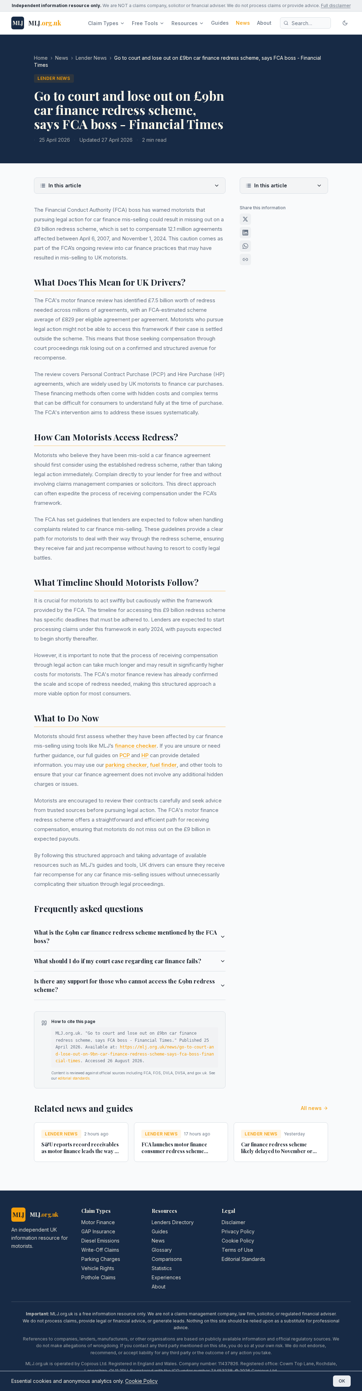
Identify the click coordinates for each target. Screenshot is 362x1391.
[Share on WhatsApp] (245, 246)
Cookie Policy (238, 1241)
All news (311, 1108)
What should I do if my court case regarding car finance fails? (117, 961)
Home (41, 58)
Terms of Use (237, 1250)
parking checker (126, 764)
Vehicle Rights (97, 1268)
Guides (220, 23)
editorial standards (73, 1078)
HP (144, 755)
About (264, 23)
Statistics (162, 1268)
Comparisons (167, 1259)
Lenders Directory (173, 1222)
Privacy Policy (238, 1231)
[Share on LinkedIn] (245, 232)
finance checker (136, 745)
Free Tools (145, 23)
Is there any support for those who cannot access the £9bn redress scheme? (124, 985)
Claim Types (103, 23)
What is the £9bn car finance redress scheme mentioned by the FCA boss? (125, 937)
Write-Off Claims (100, 1250)
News (243, 23)
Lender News (91, 58)
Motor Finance (98, 1222)
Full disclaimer (336, 5)
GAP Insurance (98, 1231)
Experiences (166, 1277)
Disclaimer (233, 1222)
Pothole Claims (98, 1277)
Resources (184, 23)
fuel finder (163, 764)
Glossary (162, 1250)
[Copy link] (245, 259)
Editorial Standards (243, 1259)
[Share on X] (245, 219)
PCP (124, 755)
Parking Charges (100, 1259)
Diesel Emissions (100, 1241)
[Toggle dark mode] (345, 23)
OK (342, 1381)
